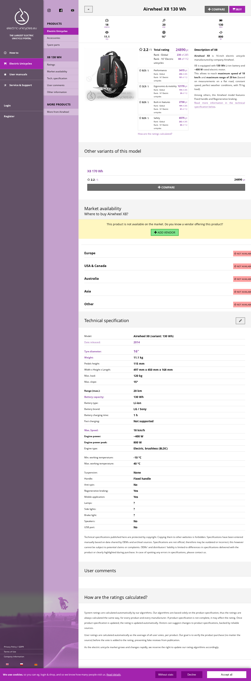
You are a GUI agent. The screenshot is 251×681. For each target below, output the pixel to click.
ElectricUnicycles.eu (22, 19)
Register (9, 116)
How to (13, 52)
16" (136, 351)
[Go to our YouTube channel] (72, 10)
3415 (183, 70)
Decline (191, 674)
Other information (57, 92)
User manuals (18, 74)
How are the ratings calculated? (155, 133)
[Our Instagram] (49, 10)
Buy (238, 9)
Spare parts (53, 44)
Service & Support (20, 85)
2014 (137, 342)
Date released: (92, 342)
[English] (7, 664)
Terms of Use (10, 651)
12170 (182, 86)
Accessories (53, 38)
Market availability (57, 71)
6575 (183, 118)
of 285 (182, 54)
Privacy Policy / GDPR (14, 646)
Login (7, 105)
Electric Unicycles (57, 31)
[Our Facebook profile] (61, 10)
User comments (56, 85)
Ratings (51, 64)
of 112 (183, 58)
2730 (183, 102)
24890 (182, 49)
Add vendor (166, 232)
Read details (113, 674)
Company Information (14, 656)
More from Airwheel (58, 112)
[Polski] (21, 664)
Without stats (165, 674)
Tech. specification (57, 78)
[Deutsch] (36, 664)
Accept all (226, 674)
